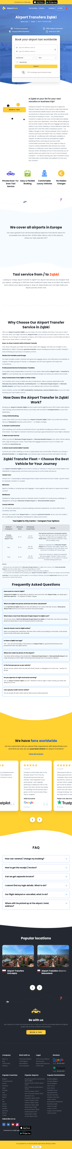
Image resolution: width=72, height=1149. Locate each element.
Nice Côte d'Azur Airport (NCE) (34, 1093)
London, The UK (52, 1108)
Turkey (4, 1115)
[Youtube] (12, 1124)
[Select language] (67, 8)
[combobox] (31, 48)
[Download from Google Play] (52, 2)
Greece (4, 1095)
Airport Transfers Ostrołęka (15, 972)
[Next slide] (39, 819)
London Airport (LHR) (31, 1116)
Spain (4, 1088)
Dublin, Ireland (51, 1099)
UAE (3, 1102)
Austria (4, 1104)
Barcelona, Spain (52, 1104)
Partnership (33, 8)
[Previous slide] (32, 819)
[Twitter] (8, 1124)
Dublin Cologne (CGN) (31, 1100)
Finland (4, 1113)
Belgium (4, 1079)
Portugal (4, 1090)
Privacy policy (40, 1061)
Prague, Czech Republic (54, 1111)
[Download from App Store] (39, 2)
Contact (52, 8)
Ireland (4, 1097)
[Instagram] (17, 1124)
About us (5, 1059)
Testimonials (6, 1063)
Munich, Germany (52, 1095)
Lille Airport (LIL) (29, 1096)
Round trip (23, 62)
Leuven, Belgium (52, 1083)
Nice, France (51, 1088)
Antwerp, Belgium (52, 1081)
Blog (3, 1061)
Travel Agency (23, 1061)
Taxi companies (24, 1066)
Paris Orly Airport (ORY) (32, 1091)
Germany (5, 1086)
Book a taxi (36, 1032)
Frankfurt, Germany (53, 1097)
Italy (3, 1092)
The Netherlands (7, 1081)
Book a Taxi (14, 110)
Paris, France (51, 1086)
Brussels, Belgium (52, 1079)
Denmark (5, 1111)
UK (3, 1099)
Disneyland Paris (52, 1092)
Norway (4, 1106)
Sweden (4, 1108)
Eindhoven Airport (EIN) (32, 1105)
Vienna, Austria (51, 1113)
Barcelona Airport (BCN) (32, 1109)
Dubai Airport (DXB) (31, 1114)
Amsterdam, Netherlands (55, 1102)
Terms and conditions (42, 1059)
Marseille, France (52, 1090)
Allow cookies (36, 1147)
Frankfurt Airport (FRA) (31, 1102)
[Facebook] (3, 1124)
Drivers (41, 8)
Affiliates (5, 1066)
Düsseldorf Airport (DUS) (32, 1098)
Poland (33, 21)
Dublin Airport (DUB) (31, 1107)
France (4, 1083)
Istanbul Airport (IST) (31, 1112)
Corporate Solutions (25, 1059)
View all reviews (36, 754)
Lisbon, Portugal (52, 1106)
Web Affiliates (23, 1063)
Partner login (40, 1066)
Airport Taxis (24, 21)
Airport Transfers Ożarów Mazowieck (54, 972)
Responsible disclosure (43, 1063)
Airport (12, 8)
